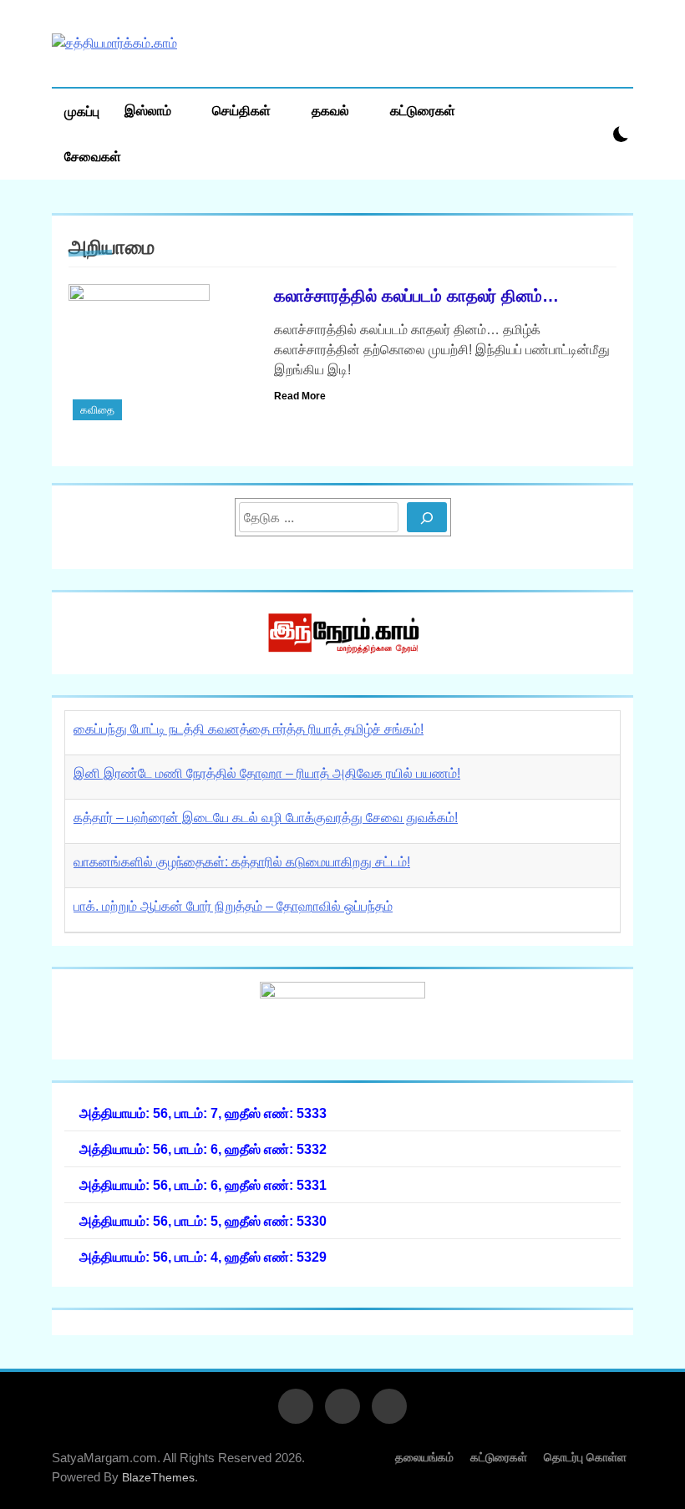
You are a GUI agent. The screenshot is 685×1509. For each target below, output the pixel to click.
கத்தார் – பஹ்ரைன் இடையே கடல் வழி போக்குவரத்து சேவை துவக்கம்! (266, 817)
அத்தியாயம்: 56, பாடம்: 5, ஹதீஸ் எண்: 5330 (203, 1220)
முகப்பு (81, 111)
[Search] (427, 517)
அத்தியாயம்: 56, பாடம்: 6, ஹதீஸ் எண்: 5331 (203, 1184)
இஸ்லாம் (147, 111)
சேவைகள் (92, 157)
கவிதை (97, 410)
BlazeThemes (158, 1477)
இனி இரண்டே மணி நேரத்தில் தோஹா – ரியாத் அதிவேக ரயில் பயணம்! (267, 773)
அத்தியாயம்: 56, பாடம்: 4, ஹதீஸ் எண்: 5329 (203, 1256)
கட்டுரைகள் (422, 111)
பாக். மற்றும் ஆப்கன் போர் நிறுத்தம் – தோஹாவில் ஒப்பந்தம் (233, 906)
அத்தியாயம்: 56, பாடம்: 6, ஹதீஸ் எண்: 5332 (203, 1148)
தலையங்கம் (424, 1457)
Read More (300, 396)
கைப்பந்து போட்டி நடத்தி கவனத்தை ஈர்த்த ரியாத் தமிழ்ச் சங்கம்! (249, 729)
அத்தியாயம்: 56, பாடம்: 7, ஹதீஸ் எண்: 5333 (203, 1112)
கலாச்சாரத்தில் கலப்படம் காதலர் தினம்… (416, 296)
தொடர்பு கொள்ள (585, 1457)
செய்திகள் (241, 111)
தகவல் (330, 111)
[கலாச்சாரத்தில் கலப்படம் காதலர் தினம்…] (160, 354)
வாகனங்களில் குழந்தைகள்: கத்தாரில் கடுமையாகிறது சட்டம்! (242, 862)
